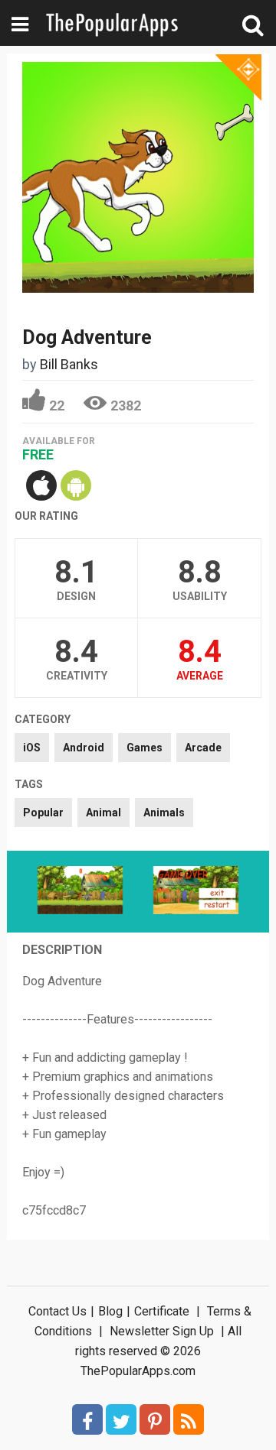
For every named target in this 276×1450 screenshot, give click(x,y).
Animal (103, 812)
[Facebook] (87, 1419)
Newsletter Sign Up (162, 1331)
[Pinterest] (155, 1419)
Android (83, 747)
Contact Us (57, 1311)
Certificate (161, 1311)
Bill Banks (69, 364)
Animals (164, 812)
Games (145, 747)
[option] (80, 891)
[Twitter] (121, 1419)
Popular (43, 812)
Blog (110, 1311)
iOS (32, 747)
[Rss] (188, 1419)
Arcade (203, 747)
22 (56, 405)
